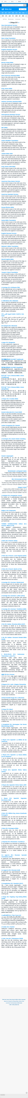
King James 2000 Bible (8, 166)
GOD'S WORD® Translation (9, 140)
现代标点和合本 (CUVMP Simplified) (12, 367)
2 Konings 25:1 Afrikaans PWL (10, 287)
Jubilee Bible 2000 (7, 153)
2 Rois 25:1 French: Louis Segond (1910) (13, 555)
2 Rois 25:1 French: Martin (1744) (11, 569)
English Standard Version (9, 49)
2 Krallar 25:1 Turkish (8, 927)
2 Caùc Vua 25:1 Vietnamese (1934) (12, 938)
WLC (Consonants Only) (19, 479)
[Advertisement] (14, 978)
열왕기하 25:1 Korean (7, 674)
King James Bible (6, 88)
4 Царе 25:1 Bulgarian (8, 342)
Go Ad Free (3, 1094)
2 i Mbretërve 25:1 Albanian (9, 301)
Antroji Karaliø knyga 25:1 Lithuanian (12, 697)
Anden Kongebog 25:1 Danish (10, 425)
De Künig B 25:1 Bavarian (9, 325)
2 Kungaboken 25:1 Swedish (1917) (12, 883)
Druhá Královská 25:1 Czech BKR (11, 412)
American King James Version (10, 181)
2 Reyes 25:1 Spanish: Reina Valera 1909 (13, 785)
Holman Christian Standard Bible (11, 101)
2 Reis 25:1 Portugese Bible (9, 828)
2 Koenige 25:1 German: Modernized (12, 582)
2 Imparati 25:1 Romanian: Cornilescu (13, 841)
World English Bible (7, 259)
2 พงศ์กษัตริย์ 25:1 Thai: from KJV (11, 915)
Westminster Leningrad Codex (17, 471)
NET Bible (4, 127)
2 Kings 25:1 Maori (7, 709)
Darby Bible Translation (8, 220)
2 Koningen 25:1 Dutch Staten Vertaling (13, 439)
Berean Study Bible (7, 62)
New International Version (9, 25)
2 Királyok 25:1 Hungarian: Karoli (11, 495)
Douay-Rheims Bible (7, 207)
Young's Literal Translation (9, 272)
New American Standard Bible (10, 75)
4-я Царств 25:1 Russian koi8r (10, 870)
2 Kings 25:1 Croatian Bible (9, 399)
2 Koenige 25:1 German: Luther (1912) (13, 595)
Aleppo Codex (22, 487)
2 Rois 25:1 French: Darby (9, 540)
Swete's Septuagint (7, 456)
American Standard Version (9, 194)
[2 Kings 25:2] (26, 490)
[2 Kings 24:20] (2, 490)
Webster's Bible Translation (9, 246)
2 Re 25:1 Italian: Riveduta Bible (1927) (13, 624)
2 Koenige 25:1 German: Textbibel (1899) (13, 609)
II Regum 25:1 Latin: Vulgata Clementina (13, 684)
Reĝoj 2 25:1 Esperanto (8, 510)
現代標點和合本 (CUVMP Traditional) (12, 359)
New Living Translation (8, 38)
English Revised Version (8, 233)
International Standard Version (10, 114)
